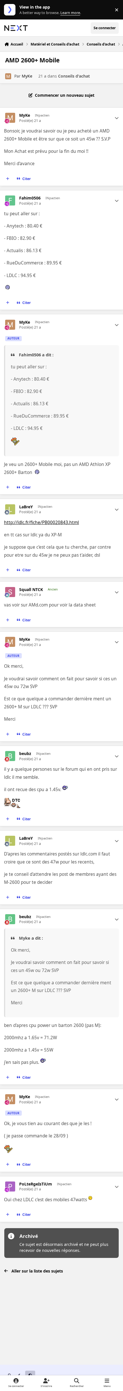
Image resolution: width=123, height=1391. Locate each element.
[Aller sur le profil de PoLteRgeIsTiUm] (10, 1186)
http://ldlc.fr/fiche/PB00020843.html (41, 522)
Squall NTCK (31, 589)
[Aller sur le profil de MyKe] (8, 76)
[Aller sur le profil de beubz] (10, 756)
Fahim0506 (30, 198)
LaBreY (26, 506)
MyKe (27, 76)
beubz (25, 753)
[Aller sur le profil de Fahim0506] (10, 200)
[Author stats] (116, 118)
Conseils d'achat (74, 76)
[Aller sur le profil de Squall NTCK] (10, 592)
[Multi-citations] (7, 178)
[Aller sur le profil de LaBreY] (10, 509)
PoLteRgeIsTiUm (35, 1184)
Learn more (11, 10)
